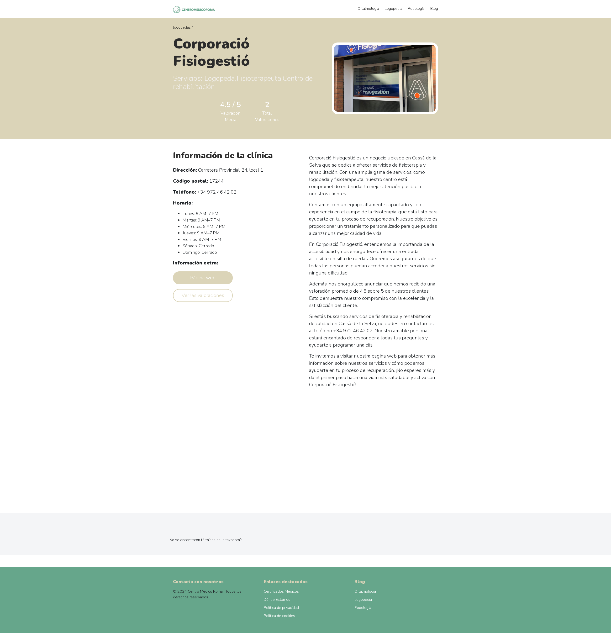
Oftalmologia (365, 591)
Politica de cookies (279, 615)
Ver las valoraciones (203, 295)
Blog (434, 8)
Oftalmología (368, 8)
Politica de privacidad (281, 607)
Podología (416, 8)
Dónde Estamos (277, 599)
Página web (203, 277)
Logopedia (393, 8)
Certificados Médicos (281, 591)
